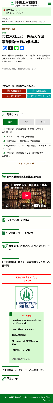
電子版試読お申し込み (41, 96)
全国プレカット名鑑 (21, 350)
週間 (10, 122)
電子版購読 (16, 96)
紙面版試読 (41, 91)
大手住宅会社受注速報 (18, 220)
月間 (26, 122)
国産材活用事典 (19, 335)
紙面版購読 (16, 91)
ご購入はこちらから (21, 359)
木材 (4, 33)
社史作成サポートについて (19, 233)
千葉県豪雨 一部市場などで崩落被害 (23, 141)
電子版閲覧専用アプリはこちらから (26, 279)
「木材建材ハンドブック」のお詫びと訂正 (23, 370)
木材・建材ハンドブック (23, 329)
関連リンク (12, 378)
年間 (43, 122)
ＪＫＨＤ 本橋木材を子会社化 (20, 136)
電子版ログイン (14, 11)
